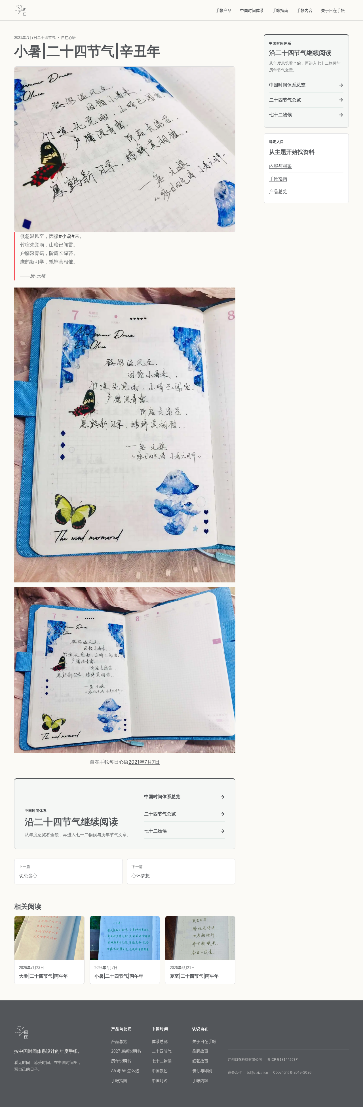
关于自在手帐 (333, 10)
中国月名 (160, 1080)
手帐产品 (223, 10)
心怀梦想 (141, 871)
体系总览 (160, 1041)
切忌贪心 (28, 871)
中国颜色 (160, 1070)
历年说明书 (121, 1061)
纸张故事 (200, 1061)
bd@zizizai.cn (257, 1072)
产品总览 (278, 191)
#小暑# (67, 236)
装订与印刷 (202, 1070)
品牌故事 (200, 1051)
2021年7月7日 (144, 762)
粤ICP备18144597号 (283, 1059)
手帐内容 (305, 10)
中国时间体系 (252, 10)
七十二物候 (184, 831)
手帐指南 (280, 10)
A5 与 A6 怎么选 (125, 1070)
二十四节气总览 (184, 814)
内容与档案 (280, 166)
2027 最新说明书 (126, 1051)
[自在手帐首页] (20, 10)
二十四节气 (46, 37)
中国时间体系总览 (184, 797)
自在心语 (68, 37)
